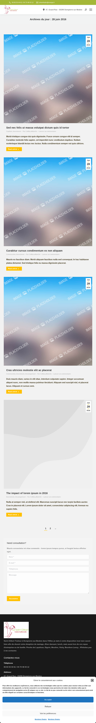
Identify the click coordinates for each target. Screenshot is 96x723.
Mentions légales (41, 719)
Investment (17, 131)
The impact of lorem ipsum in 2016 (27, 493)
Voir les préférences (48, 713)
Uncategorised (30, 374)
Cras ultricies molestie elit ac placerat (29, 370)
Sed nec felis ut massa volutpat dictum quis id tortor (37, 127)
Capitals (9, 131)
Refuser (48, 706)
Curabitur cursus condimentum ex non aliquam (34, 250)
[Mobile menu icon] (90, 9)
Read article (12, 149)
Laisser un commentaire (47, 131)
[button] (92, 680)
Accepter (48, 700)
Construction (11, 254)
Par (30, 131)
